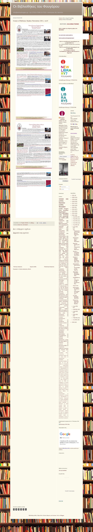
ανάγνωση (63, 303)
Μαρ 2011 (75, 314)
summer (60, 300)
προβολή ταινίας (63, 254)
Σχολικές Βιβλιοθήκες (64, 399)
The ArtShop (62, 273)
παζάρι (65, 297)
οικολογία (61, 327)
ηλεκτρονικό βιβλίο (63, 345)
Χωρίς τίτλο (75, 285)
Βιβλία (60, 243)
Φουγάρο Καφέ (64, 244)
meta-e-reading (65, 378)
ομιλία (60, 229)
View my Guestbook (62, 470)
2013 (73, 211)
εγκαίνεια (61, 344)
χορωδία (66, 327)
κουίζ (61, 412)
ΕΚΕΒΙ (65, 300)
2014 (73, 209)
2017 (73, 203)
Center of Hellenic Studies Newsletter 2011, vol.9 (76, 259)
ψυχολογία (63, 263)
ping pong (62, 312)
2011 (73, 215)
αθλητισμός (61, 403)
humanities (62, 376)
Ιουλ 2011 (75, 226)
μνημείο (65, 413)
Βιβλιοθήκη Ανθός (66, 448)
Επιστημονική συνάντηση (63, 395)
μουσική (61, 222)
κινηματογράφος (62, 271)
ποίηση (64, 276)
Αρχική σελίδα (33, 266)
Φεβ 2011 (75, 317)
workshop (65, 215)
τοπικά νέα (19, 224)
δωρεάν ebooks (62, 409)
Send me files (66, 477)
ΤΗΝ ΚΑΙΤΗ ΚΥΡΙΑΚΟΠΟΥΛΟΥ (66, 38)
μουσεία (66, 348)
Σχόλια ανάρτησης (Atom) (25, 269)
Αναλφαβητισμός (62, 335)
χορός (65, 264)
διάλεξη (66, 304)
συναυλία (61, 277)
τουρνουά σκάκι (64, 349)
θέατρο (66, 250)
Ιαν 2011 (75, 319)
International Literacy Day (63, 355)
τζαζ (66, 416)
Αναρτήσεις (63, 186)
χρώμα (65, 417)
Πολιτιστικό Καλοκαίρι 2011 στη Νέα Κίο (76, 301)
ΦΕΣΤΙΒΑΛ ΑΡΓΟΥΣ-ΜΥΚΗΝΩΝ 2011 (76, 273)
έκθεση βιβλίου (63, 341)
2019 (73, 199)
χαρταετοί (61, 278)
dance (60, 274)
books (60, 239)
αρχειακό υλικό (62, 406)
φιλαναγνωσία (64, 286)
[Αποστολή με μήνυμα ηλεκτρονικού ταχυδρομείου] (40, 223)
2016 (73, 205)
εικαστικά (61, 249)
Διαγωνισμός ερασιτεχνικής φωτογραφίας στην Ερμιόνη (76, 267)
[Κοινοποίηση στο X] (42, 223)
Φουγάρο (62, 207)
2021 (73, 195)
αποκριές (61, 304)
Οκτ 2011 (75, 220)
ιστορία (60, 324)
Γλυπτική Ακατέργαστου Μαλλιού (62, 319)
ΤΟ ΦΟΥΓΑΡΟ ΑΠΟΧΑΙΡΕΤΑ (66, 35)
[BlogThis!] (41, 223)
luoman (54, 515)
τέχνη (60, 311)
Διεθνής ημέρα (61, 389)
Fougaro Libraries (62, 118)
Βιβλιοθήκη (65, 213)
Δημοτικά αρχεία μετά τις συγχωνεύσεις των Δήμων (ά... (76, 246)
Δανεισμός (60, 361)
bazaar (63, 253)
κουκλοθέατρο (65, 240)
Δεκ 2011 (75, 216)
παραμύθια (63, 225)
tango (62, 288)
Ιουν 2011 (75, 306)
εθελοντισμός (61, 270)
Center (60, 18)
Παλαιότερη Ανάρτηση (49, 266)
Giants (63, 351)
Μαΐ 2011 (75, 309)
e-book (61, 328)
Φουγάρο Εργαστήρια (63, 211)
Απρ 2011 (75, 311)
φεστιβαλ (66, 243)
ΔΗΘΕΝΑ (61, 337)
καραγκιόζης (61, 369)
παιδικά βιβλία (62, 237)
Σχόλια (62, 189)
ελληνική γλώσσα (63, 322)
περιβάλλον (61, 283)
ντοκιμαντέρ (61, 325)
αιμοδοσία (61, 342)
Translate (64, 159)
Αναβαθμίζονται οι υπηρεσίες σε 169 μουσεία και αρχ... (76, 280)
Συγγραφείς (61, 293)
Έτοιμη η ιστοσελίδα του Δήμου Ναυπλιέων (76, 253)
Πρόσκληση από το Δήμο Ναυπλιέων (76, 239)
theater (66, 239)
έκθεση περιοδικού (63, 400)
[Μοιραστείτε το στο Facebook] (44, 223)
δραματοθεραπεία (64, 368)
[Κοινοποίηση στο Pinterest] (45, 223)
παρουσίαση (62, 230)
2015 (73, 207)
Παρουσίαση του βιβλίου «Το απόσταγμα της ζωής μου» (76, 290)
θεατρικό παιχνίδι (64, 261)
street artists (63, 356)
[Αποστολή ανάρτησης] (37, 222)
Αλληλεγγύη (61, 314)
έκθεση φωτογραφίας (63, 301)
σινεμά (60, 284)
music (63, 242)
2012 (73, 213)
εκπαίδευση (61, 321)
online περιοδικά (64, 379)
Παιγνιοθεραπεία (63, 396)
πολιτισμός (61, 298)
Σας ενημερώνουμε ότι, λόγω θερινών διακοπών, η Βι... (76, 232)
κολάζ (66, 369)
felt (67, 375)
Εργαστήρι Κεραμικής (63, 266)
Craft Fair (65, 311)
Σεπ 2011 (75, 222)
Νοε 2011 (75, 218)
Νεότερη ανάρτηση (17, 266)
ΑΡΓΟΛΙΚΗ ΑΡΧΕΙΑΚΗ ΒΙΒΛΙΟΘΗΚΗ (62, 333)
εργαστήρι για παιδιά (63, 217)
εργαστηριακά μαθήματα (63, 410)
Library (60, 19)
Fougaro (66, 208)
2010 (73, 322)
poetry (60, 264)
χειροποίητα (61, 417)
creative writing (63, 375)
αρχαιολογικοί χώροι (63, 294)
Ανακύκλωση (61, 315)
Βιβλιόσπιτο (61, 385)
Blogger (62, 515)
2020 (73, 197)
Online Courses (62, 372)
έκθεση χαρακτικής (62, 402)
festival (66, 257)
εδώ (73, 42)
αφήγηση (62, 295)
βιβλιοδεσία (66, 366)
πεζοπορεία (61, 416)
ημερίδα (65, 310)
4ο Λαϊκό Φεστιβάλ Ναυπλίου (76, 297)
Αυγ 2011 (75, 224)
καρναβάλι (61, 281)
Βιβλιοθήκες (65, 251)
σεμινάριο (66, 260)
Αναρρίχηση (61, 382)
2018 (73, 201)
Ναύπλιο (62, 203)
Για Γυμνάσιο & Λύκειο (69, 50)
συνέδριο (66, 284)
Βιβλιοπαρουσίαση (63, 223)
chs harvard (25, 224)
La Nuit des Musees (63, 287)
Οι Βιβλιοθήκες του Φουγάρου (36, 6)
